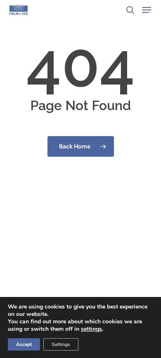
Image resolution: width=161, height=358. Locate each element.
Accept (24, 344)
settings (91, 329)
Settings (61, 344)
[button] (146, 10)
